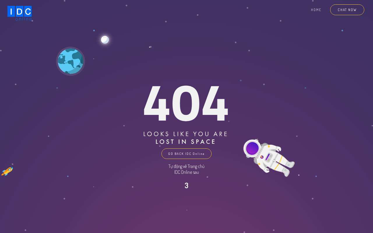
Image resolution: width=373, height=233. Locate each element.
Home (316, 10)
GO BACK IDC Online (186, 154)
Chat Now (347, 10)
